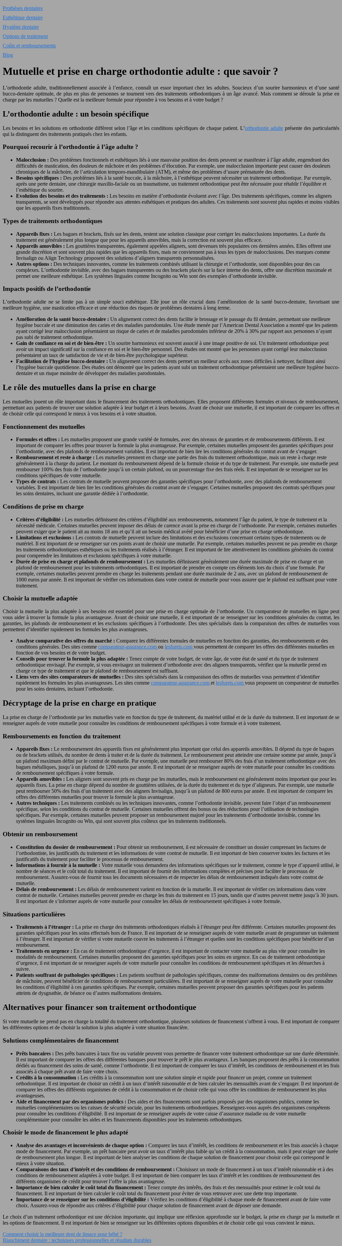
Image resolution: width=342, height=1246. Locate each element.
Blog (8, 55)
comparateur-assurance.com (128, 647)
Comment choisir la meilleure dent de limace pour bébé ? (62, 1234)
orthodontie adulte (264, 128)
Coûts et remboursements (29, 45)
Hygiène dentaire (21, 27)
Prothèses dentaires (23, 8)
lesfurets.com (179, 647)
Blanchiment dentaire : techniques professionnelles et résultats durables (77, 1240)
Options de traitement (25, 36)
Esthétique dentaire (23, 17)
